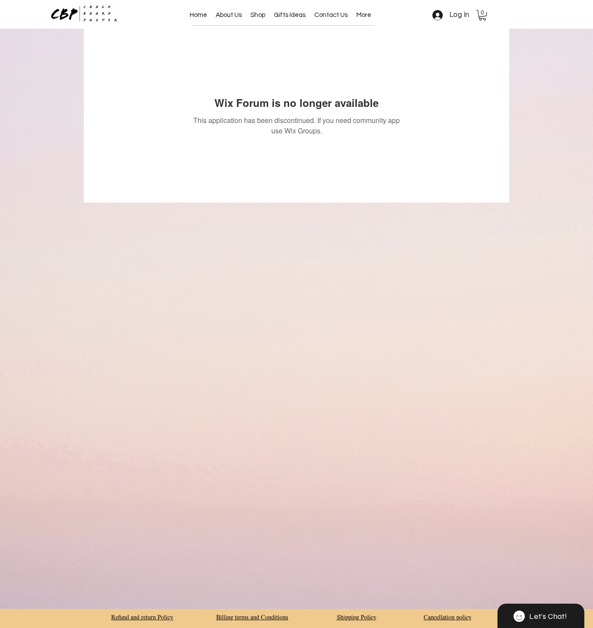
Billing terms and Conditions (252, 618)
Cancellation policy (447, 618)
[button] (258, 15)
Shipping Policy (356, 618)
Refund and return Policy (142, 618)
